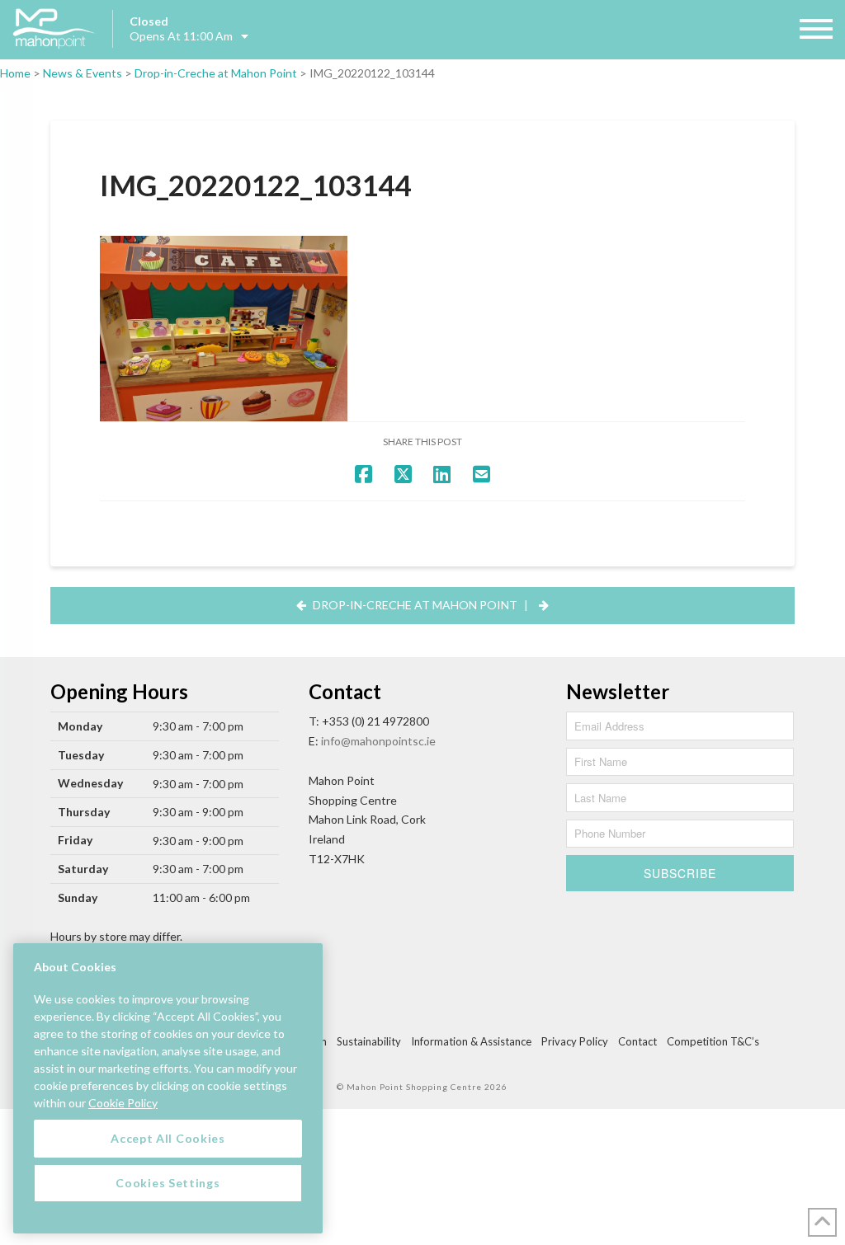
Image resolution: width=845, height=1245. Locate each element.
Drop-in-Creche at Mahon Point (216, 73)
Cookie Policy (123, 1103)
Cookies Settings (168, 1183)
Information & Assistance (471, 1041)
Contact (637, 1041)
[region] (168, 1088)
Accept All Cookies (168, 1138)
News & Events (82, 73)
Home (15, 73)
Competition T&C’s (713, 1041)
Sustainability (369, 1041)
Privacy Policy (574, 1041)
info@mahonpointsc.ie (378, 741)
